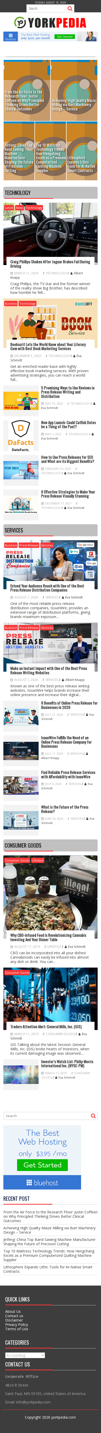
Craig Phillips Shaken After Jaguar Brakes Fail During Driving (50, 263)
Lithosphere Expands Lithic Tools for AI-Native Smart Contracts (47, 1269)
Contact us (14, 1315)
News (19, 208)
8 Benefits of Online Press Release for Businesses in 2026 (69, 705)
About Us (13, 1311)
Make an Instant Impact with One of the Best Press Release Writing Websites (48, 670)
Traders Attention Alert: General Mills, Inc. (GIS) (46, 1026)
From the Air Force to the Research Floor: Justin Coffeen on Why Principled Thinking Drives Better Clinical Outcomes (50, 1216)
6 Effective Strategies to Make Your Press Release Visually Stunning (68, 494)
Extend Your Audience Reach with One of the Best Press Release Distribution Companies (47, 588)
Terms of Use (16, 1328)
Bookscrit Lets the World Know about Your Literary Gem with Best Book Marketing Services (48, 346)
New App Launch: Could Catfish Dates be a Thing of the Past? (68, 424)
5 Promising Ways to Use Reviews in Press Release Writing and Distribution (68, 392)
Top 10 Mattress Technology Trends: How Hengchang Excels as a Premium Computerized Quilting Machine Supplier (48, 1255)
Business (11, 303)
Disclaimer (14, 1320)
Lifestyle (38, 860)
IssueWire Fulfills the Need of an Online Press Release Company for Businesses (66, 741)
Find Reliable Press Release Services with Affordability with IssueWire (68, 774)
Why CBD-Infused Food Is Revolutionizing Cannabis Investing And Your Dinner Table (48, 937)
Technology (34, 208)
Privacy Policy (16, 1324)
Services (47, 545)
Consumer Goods (17, 860)
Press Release (29, 545)
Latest (9, 208)
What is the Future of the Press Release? (64, 809)
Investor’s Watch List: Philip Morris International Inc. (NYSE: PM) (67, 1063)
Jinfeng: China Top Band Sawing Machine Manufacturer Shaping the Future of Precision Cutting (49, 1241)
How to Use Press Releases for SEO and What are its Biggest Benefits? (67, 459)
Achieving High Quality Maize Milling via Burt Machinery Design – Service (49, 1230)
